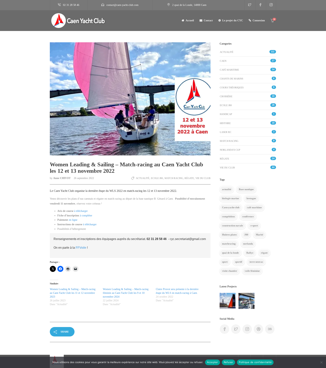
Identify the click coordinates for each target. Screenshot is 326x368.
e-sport (254, 225)
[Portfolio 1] (246, 301)
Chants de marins (231, 78)
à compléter (86, 215)
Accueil (190, 20)
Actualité (142, 178)
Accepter (212, 362)
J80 (246, 234)
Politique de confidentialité (255, 362)
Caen (223, 60)
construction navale (232, 225)
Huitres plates (229, 234)
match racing (174, 178)
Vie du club (203, 178)
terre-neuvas (256, 261)
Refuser (228, 362)
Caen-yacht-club (230, 207)
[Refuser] (321, 362)
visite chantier (229, 270)
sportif (238, 261)
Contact (208, 20)
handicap (226, 114)
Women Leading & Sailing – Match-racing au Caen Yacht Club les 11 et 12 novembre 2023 (72, 293)
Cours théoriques (232, 87)
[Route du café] (228, 301)
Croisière (226, 96)
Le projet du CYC (232, 20)
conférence (248, 216)
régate (264, 252)
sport (225, 261)
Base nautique (246, 189)
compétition (228, 216)
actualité (226, 189)
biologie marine (230, 198)
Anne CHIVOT (62, 178)
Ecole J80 (157, 178)
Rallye (249, 252)
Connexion (259, 20)
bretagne (251, 198)
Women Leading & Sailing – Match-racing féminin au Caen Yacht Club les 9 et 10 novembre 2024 (125, 293)
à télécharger (81, 211)
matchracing (229, 243)
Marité (259, 234)
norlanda (248, 243)
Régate (189, 178)
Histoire (225, 123)
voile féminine (252, 270)
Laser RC (225, 132)
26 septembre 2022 (84, 178)
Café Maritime (229, 69)
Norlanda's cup (230, 149)
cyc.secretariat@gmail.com (188, 239)
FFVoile (81, 247)
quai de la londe (230, 252)
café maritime (254, 207)
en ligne (73, 219)
